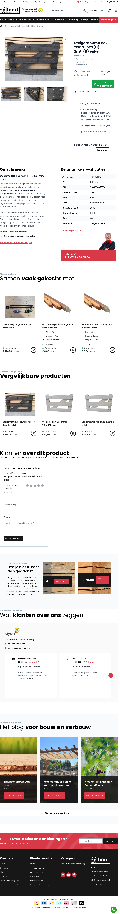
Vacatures (4, 876)
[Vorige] (5, 59)
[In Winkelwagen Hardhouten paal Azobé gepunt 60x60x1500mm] (73, 350)
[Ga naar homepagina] (1, 26)
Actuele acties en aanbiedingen (74, 864)
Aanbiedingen (107, 19)
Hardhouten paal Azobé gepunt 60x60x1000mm (97, 326)
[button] (13, 859)
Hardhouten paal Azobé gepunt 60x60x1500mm (57, 326)
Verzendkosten (36, 880)
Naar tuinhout (101, 580)
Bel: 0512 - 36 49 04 (77, 257)
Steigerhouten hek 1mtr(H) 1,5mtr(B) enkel (54, 423)
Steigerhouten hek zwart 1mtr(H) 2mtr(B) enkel (91, 47)
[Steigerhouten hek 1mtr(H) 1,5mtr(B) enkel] (59, 404)
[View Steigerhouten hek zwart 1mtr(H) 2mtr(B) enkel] (11, 94)
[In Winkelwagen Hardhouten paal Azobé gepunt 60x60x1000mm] (112, 350)
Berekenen (102, 150)
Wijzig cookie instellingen (40, 885)
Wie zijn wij (4, 864)
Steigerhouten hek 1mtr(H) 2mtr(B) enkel (98, 423)
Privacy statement (61, 908)
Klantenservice (36, 864)
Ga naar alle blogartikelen (57, 813)
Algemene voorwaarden (41, 908)
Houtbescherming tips (9, 880)
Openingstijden (36, 872)
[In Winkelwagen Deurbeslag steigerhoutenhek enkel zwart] (33, 350)
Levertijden (35, 876)
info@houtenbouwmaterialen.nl (104, 880)
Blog (2, 872)
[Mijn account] (109, 10)
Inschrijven (109, 841)
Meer (93, 19)
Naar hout (60, 581)
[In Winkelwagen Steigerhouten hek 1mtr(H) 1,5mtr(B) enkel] (73, 433)
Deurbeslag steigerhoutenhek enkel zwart (17, 326)
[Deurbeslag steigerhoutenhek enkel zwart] (20, 307)
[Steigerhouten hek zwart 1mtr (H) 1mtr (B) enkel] (20, 404)
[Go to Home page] (10, 10)
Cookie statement (79, 908)
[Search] (84, 10)
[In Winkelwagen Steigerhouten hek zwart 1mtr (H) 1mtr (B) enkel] (33, 433)
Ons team (4, 868)
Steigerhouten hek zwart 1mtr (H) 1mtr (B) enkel (19, 423)
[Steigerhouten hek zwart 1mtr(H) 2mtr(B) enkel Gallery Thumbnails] (34, 94)
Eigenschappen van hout (10, 885)
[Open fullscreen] (64, 40)
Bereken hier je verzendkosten (90, 144)
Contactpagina (97, 884)
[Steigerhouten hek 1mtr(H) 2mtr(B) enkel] (99, 404)
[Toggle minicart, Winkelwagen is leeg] (116, 10)
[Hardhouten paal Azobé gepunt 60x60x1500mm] (59, 307)
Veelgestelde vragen (39, 868)
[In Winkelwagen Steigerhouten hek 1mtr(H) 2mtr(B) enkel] (112, 433)
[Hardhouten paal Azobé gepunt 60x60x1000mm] (99, 307)
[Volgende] (63, 59)
